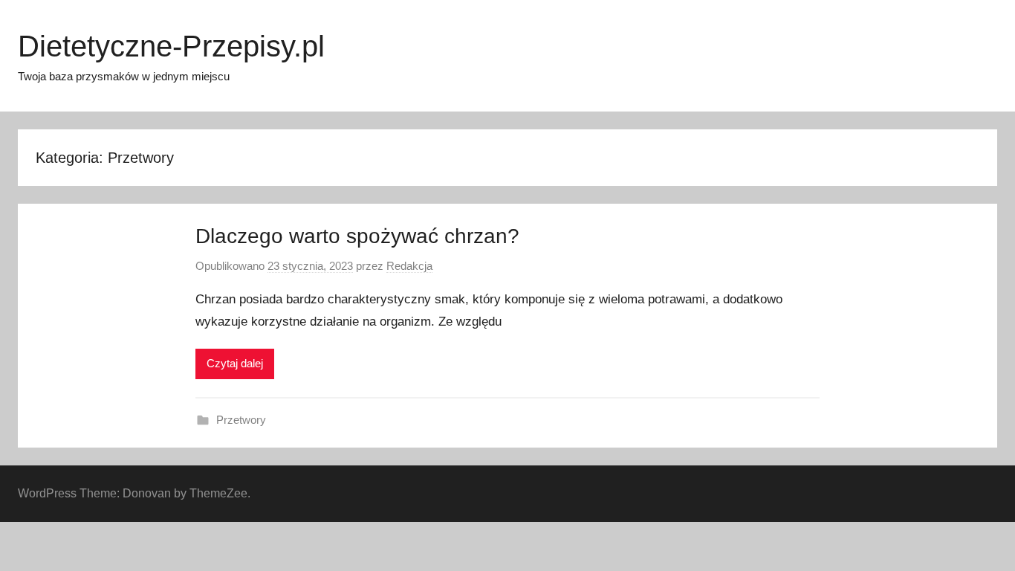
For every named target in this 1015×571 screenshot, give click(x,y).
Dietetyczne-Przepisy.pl (171, 46)
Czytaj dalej (235, 363)
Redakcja (409, 265)
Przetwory (241, 419)
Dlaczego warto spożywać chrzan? (357, 236)
